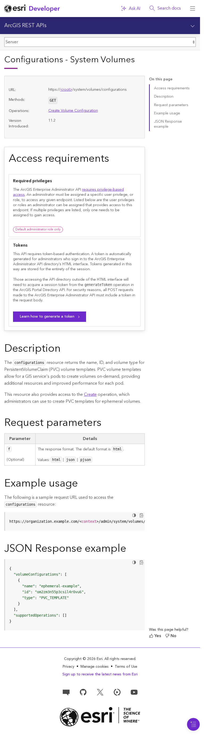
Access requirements (172, 88)
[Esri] (100, 716)
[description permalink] (65, 349)
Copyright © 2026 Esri (83, 659)
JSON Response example (168, 124)
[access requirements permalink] (113, 159)
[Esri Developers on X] (100, 692)
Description (163, 96)
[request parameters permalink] (105, 424)
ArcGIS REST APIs (25, 26)
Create (90, 394)
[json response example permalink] (130, 549)
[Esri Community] (66, 692)
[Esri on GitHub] (83, 692)
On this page (160, 79)
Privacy (68, 666)
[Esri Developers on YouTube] (134, 692)
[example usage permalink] (82, 484)
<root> (66, 89)
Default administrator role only (38, 229)
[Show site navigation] (192, 8)
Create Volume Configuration (73, 110)
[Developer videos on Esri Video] (117, 692)
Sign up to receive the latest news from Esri (100, 674)
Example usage (167, 113)
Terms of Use (126, 666)
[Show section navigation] (192, 25)
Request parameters (171, 105)
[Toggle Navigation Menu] (193, 724)
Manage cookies (94, 667)
